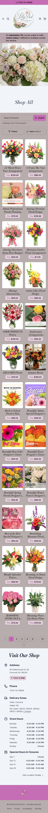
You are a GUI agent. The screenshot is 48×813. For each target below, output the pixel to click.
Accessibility (27, 809)
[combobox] (35, 131)
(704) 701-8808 (25, 2)
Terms (9, 809)
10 (42, 639)
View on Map (19, 678)
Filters (14, 131)
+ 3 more (27, 711)
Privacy (17, 809)
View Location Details (31, 775)
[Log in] (40, 19)
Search (41, 118)
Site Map (38, 809)
